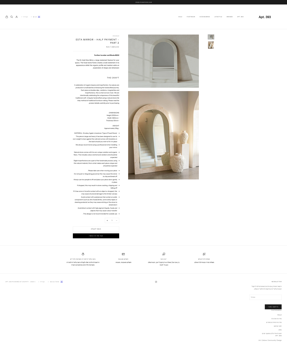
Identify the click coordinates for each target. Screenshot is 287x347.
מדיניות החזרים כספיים (274, 322)
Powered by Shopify (20, 282)
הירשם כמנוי (273, 307)
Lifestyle (218, 16)
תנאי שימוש (278, 326)
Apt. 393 (240, 16)
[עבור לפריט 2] (211, 45)
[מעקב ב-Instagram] (156, 282)
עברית (26, 17)
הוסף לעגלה (96, 229)
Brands (230, 16)
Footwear (191, 16)
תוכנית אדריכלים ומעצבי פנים (272, 333)
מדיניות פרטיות (276, 319)
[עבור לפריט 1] (211, 37)
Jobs (280, 330)
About (279, 315)
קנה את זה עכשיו (96, 236)
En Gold (116, 36)
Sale (180, 16)
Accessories (205, 16)
